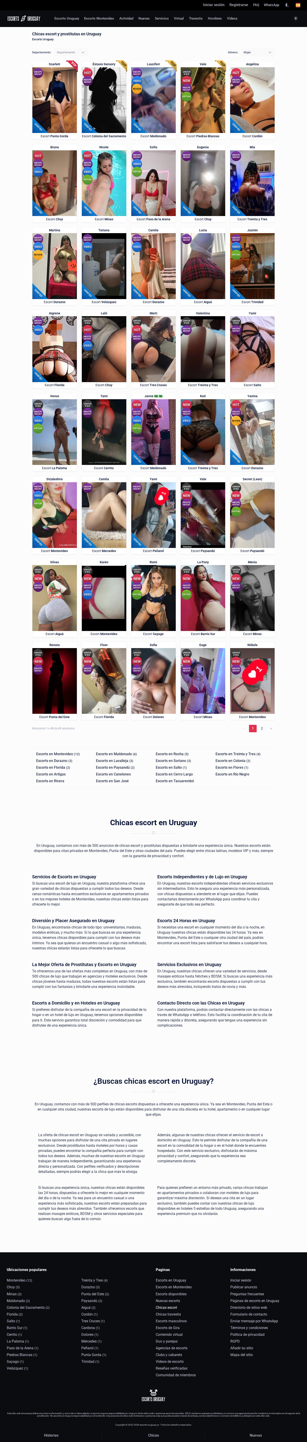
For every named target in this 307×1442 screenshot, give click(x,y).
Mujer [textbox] (247, 52)
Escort (54, 136)
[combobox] (71, 52)
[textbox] (66, 52)
